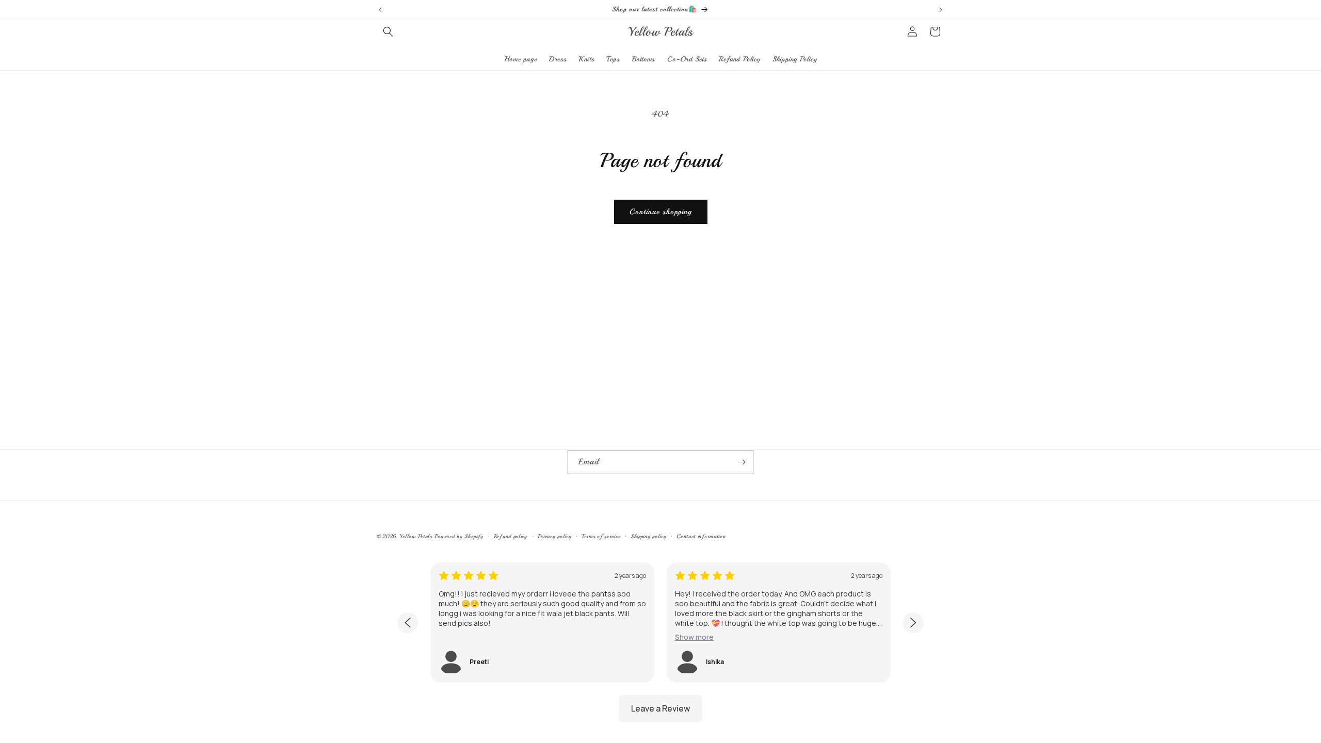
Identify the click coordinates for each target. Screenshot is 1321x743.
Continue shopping (661, 212)
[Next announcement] (940, 10)
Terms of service (601, 536)
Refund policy (510, 536)
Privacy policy (555, 536)
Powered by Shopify (459, 536)
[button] (388, 31)
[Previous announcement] (380, 10)
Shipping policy (649, 536)
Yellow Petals (415, 536)
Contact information (701, 536)
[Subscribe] (741, 462)
